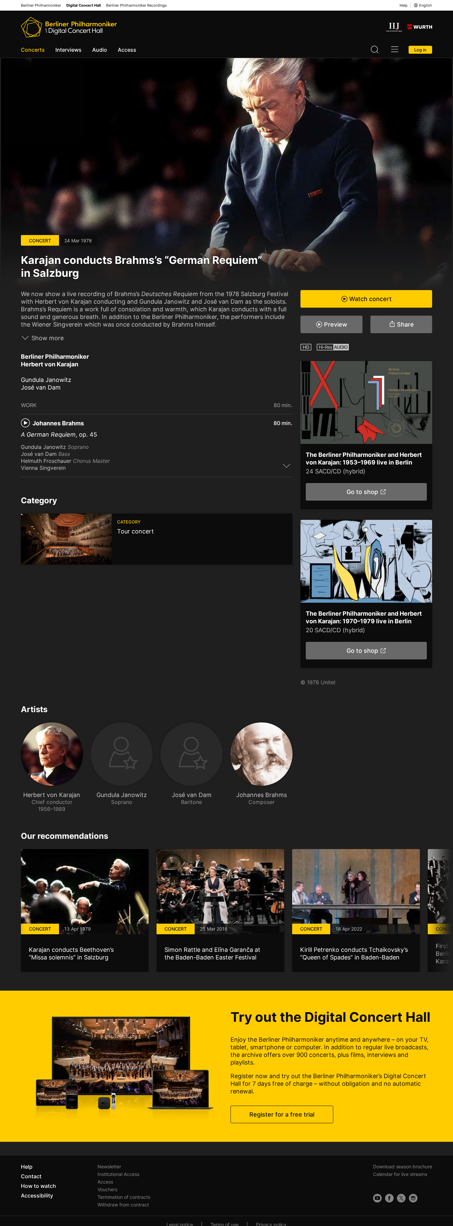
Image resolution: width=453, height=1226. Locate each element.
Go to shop (362, 491)
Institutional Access (118, 1174)
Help (404, 5)
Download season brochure (402, 1166)
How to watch (38, 1186)
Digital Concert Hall (83, 5)
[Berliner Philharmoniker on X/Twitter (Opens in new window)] (401, 1198)
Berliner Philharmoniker (41, 5)
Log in (420, 49)
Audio (99, 49)
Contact (31, 1176)
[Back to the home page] (69, 27)
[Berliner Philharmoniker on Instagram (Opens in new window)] (413, 1198)
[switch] (286, 465)
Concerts (33, 49)
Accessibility (37, 1195)
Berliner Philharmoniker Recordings (136, 5)
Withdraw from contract (123, 1204)
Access (127, 49)
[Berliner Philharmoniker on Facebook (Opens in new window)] (389, 1198)
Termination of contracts (123, 1197)
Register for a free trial (281, 1114)
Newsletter (109, 1166)
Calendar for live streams (400, 1174)
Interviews (68, 49)
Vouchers (107, 1189)
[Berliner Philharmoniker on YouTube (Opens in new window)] (377, 1198)
